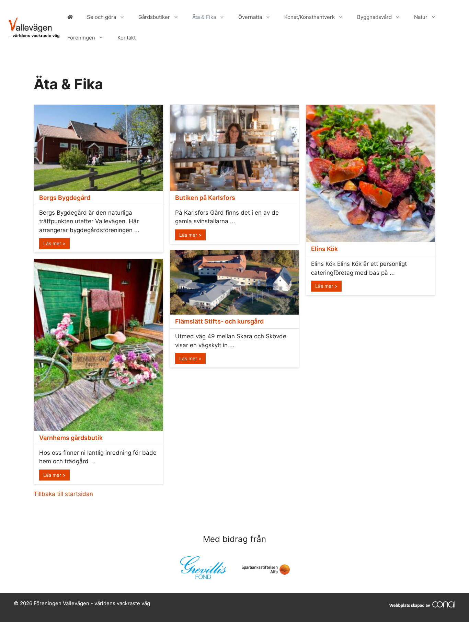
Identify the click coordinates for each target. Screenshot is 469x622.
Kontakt (126, 37)
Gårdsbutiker (154, 17)
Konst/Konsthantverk (309, 17)
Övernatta (250, 17)
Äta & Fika (204, 17)
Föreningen (81, 37)
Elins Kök (324, 248)
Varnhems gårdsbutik (71, 437)
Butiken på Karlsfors (205, 197)
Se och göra (101, 17)
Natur (420, 17)
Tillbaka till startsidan (63, 493)
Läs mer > (54, 243)
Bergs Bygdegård (64, 197)
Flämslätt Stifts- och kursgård (219, 321)
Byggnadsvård (374, 17)
